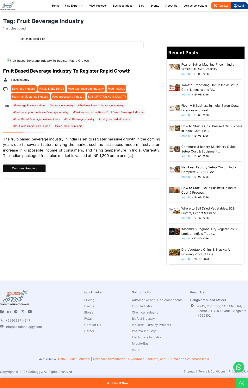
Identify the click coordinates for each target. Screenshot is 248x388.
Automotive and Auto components (157, 300)
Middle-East (141, 343)
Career (89, 331)
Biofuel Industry (143, 318)
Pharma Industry (144, 331)
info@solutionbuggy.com (23, 327)
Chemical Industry (145, 312)
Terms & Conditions (212, 371)
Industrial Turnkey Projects (151, 325)
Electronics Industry (146, 337)
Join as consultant (195, 5)
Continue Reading (24, 168)
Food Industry (142, 306)
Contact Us (92, 325)
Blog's (88, 312)
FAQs (88, 318)
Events (155, 5)
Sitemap (189, 371)
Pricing (89, 300)
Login (241, 5)
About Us (171, 5)
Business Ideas (123, 5)
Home (55, 5)
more (136, 350)
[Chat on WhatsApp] (238, 367)
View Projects (98, 5)
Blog (141, 5)
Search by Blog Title (32, 38)
